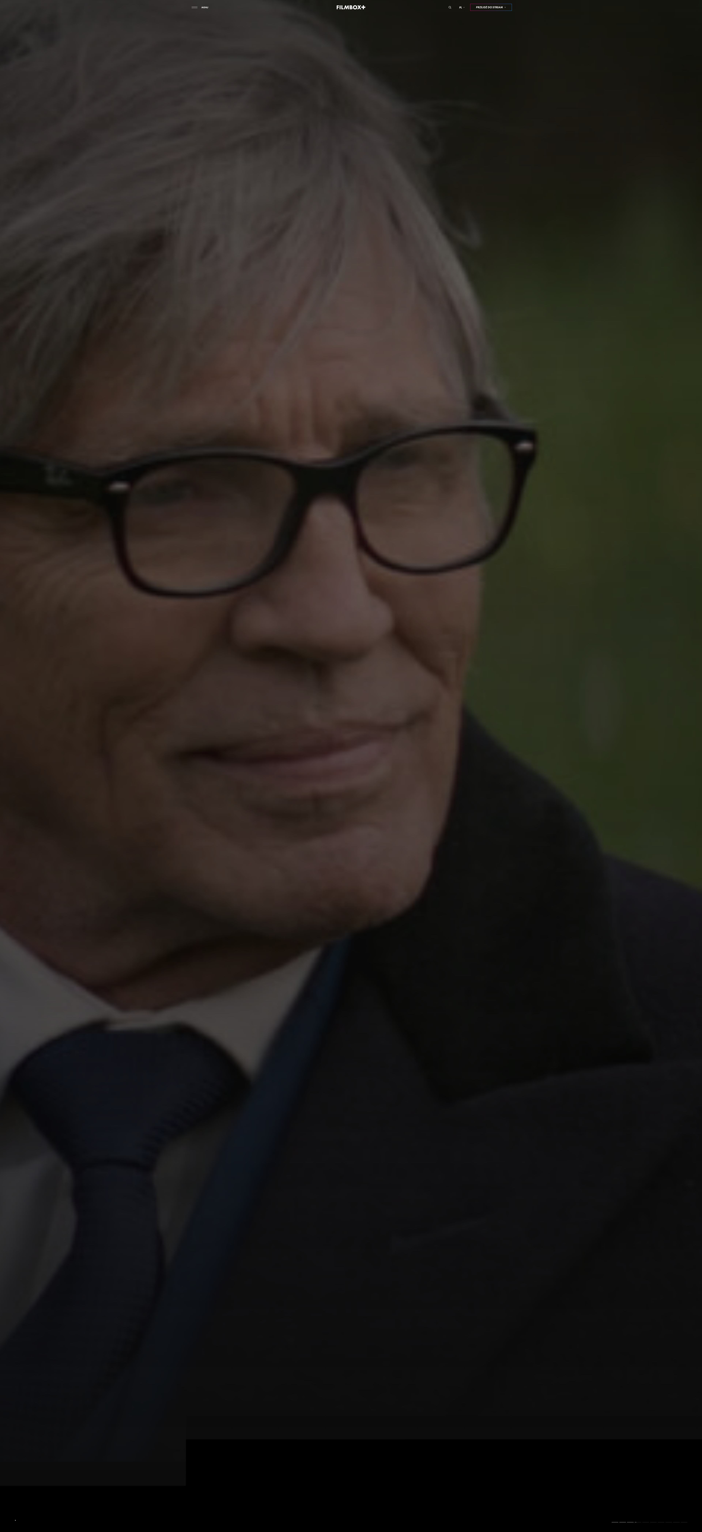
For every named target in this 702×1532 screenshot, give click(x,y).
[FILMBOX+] (351, 7)
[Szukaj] (450, 7)
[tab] (615, 1522)
